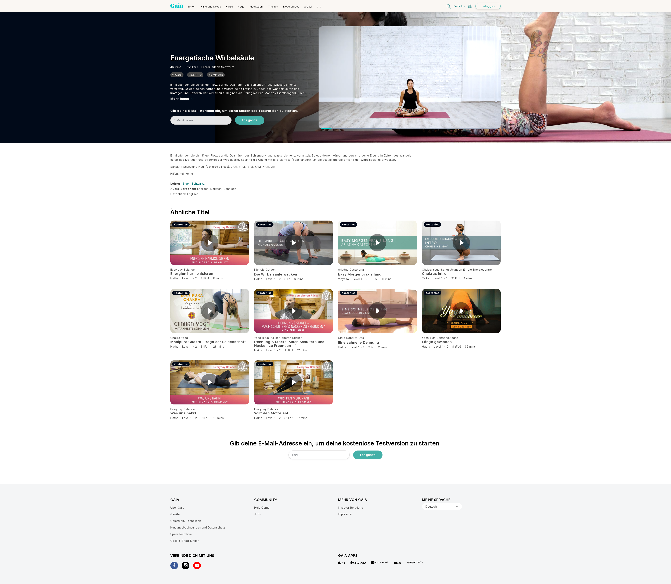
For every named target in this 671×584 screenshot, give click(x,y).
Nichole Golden (265, 269)
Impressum (345, 514)
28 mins (218, 346)
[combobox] (442, 506)
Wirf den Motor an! (271, 413)
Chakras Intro (434, 273)
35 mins (470, 346)
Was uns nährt (183, 413)
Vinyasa (343, 279)
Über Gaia (177, 507)
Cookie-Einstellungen (184, 540)
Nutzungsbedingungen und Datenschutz (197, 527)
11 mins (383, 347)
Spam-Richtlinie (181, 534)
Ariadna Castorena (351, 269)
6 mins (298, 279)
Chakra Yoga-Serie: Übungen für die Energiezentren (458, 269)
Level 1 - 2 (189, 278)
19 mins (218, 418)
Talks (425, 278)
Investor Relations (350, 507)
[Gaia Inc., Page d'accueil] (176, 5)
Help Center (262, 507)
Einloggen (488, 6)
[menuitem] (191, 5)
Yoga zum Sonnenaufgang (440, 338)
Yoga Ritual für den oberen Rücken (278, 338)
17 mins (218, 278)
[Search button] (449, 6)
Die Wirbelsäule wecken (275, 274)
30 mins (386, 279)
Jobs (257, 514)
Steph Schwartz (223, 67)
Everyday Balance (182, 269)
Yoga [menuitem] (241, 6)
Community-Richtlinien (185, 521)
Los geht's (249, 120)
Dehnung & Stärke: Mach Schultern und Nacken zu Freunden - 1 (289, 344)
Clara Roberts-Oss (351, 338)
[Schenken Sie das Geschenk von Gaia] (470, 6)
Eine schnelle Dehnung (358, 342)
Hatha (174, 278)
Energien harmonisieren (191, 273)
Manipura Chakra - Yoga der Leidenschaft (208, 342)
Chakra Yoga (179, 338)
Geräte (175, 514)
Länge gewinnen (437, 342)
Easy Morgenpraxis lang (360, 274)
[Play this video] (209, 242)
